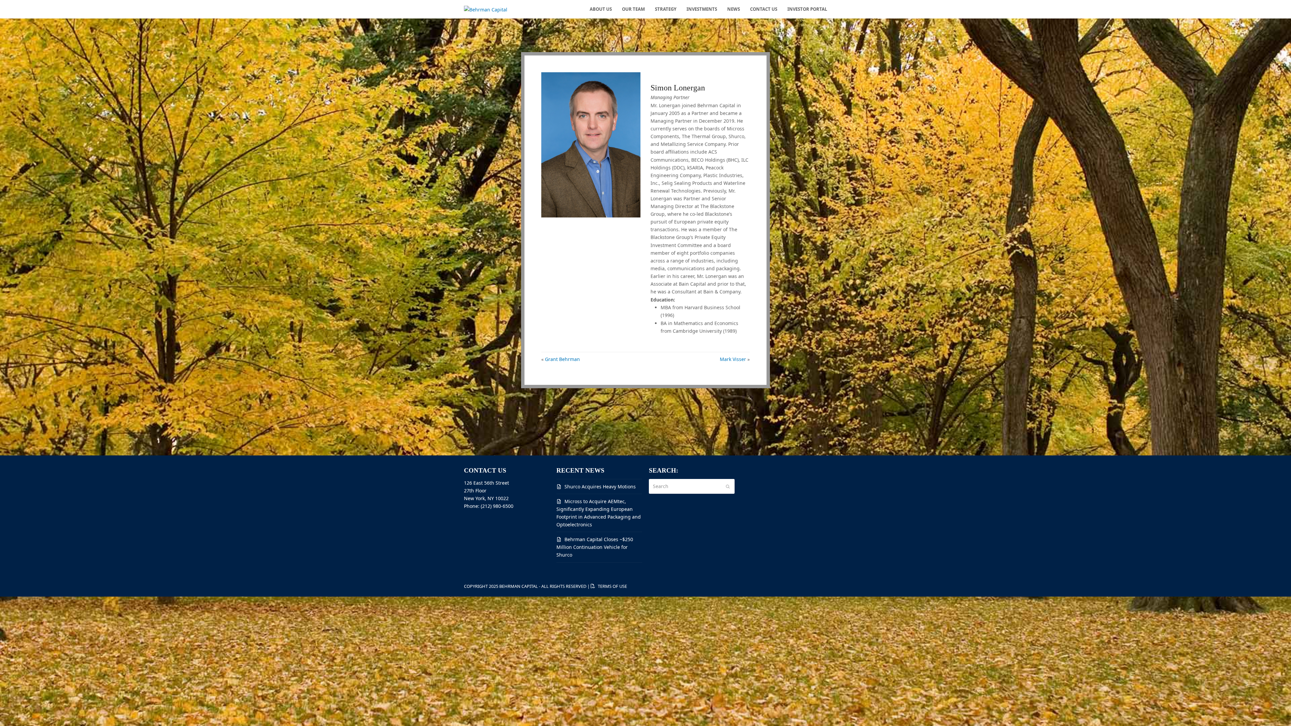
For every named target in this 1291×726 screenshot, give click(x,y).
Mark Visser (733, 359)
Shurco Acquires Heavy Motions (600, 486)
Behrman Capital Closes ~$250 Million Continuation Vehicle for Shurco (594, 547)
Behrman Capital (518, 586)
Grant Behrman (562, 359)
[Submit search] (728, 486)
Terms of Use (612, 586)
